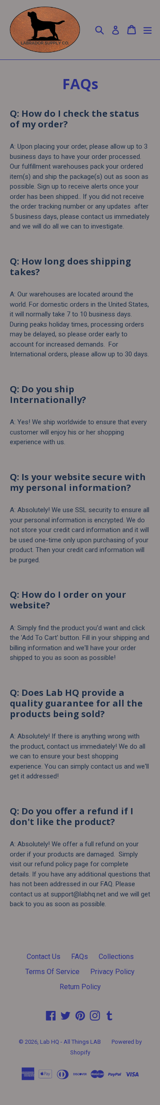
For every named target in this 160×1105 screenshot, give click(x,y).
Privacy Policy (112, 971)
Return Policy (80, 987)
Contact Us (43, 956)
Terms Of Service (52, 971)
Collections (116, 956)
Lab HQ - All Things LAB (70, 1041)
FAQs (79, 956)
